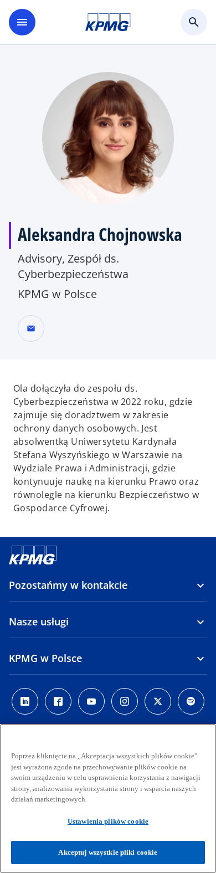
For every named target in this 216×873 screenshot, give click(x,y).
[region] (108, 798)
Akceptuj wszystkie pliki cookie (107, 852)
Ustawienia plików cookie (108, 821)
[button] (31, 328)
